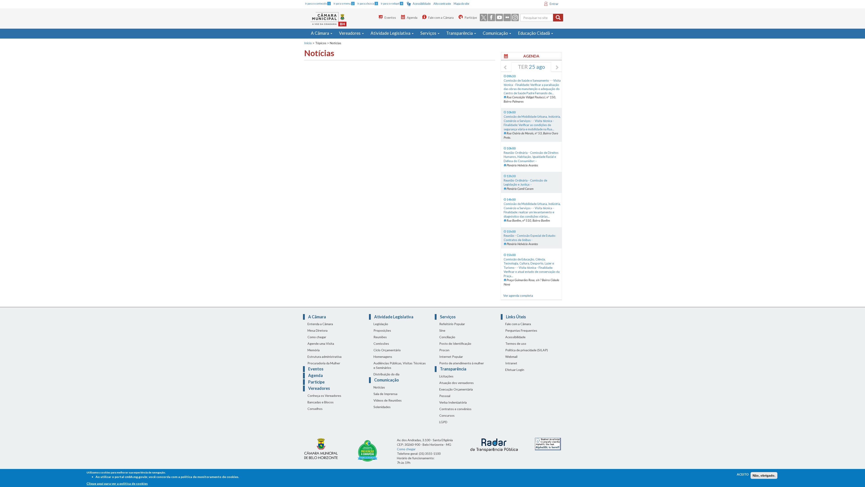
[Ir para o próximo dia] (557, 67)
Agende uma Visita (320, 343)
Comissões (381, 343)
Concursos (447, 415)
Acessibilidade (421, 3)
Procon (444, 350)
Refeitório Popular (452, 324)
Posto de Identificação (455, 343)
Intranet (511, 363)
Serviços (428, 33)
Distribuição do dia (386, 374)
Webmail (511, 356)
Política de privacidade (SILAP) (526, 350)
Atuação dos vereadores (456, 383)
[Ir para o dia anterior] (505, 67)
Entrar (554, 4)
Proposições (382, 330)
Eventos (390, 17)
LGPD (443, 422)
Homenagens (382, 356)
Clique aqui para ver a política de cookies (117, 483)
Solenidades (382, 407)
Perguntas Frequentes (521, 330)
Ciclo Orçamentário (387, 350)
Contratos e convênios (455, 409)
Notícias (379, 387)
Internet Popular (451, 356)
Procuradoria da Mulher (323, 363)
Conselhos (315, 409)
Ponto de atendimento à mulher (461, 363)
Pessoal (444, 396)
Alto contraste (442, 3)
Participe (470, 17)
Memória (313, 350)
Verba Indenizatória (453, 402)
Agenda (412, 17)
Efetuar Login (514, 370)
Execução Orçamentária (456, 389)
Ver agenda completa (518, 295)
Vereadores (350, 33)
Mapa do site (461, 3)
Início (308, 43)
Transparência (460, 33)
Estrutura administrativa (324, 356)
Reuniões (380, 337)
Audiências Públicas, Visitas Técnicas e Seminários (399, 365)
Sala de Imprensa (385, 394)
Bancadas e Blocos (320, 402)
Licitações (446, 376)
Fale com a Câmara (441, 17)
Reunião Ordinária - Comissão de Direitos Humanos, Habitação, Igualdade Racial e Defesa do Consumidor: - (531, 157)
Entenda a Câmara (320, 324)
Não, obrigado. (764, 475)
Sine (442, 330)
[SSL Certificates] (548, 444)
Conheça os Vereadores (324, 395)
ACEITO (743, 474)
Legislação (380, 324)
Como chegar (316, 337)
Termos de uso (515, 343)
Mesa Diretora (317, 330)
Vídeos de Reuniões (387, 400)
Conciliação (447, 337)
